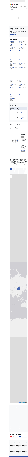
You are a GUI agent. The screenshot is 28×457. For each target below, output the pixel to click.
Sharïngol (12, 94)
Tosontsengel (12, 87)
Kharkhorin (21, 87)
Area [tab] (25, 168)
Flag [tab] (14, 168)
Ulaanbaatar (21, 424)
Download (23, 150)
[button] (11, 175)
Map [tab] (11, 168)
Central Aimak (21, 422)
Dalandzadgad (12, 59)
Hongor (20, 94)
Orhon (20, 428)
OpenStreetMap (23, 402)
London (18, 442)
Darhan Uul (21, 426)
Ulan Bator (12, 41)
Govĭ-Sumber (12, 428)
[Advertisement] (18, 18)
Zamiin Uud (21, 80)
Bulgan (11, 426)
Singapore (24, 442)
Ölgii (22, 113)
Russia (23, 436)
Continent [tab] (17, 168)
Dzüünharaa (21, 67)
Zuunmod (12, 77)
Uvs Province (12, 424)
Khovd (22, 112)
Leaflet (20, 402)
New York (11, 442)
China (14, 436)
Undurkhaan (21, 59)
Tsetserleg (21, 63)
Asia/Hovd (12, 112)
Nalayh (11, 47)
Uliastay (20, 77)
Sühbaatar (12, 63)
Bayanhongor (12, 50)
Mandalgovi (12, 80)
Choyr (11, 84)
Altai (20, 71)
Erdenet (20, 41)
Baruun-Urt (12, 71)
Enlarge (22, 151)
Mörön (20, 47)
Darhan (11, 44)
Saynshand (12, 67)
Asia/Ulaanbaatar (13, 116)
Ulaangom (21, 50)
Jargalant (12, 98)
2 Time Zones (13, 34)
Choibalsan (21, 44)
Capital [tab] (22, 168)
